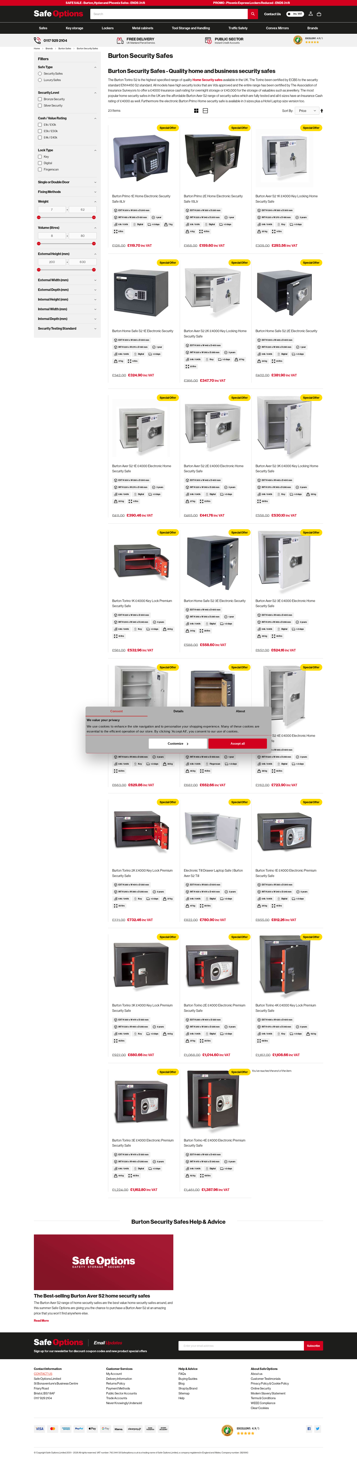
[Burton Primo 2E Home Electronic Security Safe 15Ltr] (215, 158)
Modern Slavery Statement (268, 1393)
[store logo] (58, 14)
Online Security (261, 1388)
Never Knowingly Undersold (124, 1403)
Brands (49, 48)
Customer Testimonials (266, 1379)
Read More (41, 1320)
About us (256, 1374)
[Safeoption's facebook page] (309, 1429)
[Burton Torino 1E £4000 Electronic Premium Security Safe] (287, 832)
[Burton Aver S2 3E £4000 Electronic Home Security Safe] (287, 563)
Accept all (238, 743)
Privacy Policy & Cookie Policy (270, 1383)
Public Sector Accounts (121, 1393)
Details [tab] (179, 711)
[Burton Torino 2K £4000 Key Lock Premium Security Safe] (144, 832)
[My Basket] (319, 14)
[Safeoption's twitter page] (317, 1429)
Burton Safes (64, 48)
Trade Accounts (116, 1398)
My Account (114, 1374)
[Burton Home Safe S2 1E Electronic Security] (144, 293)
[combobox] (169, 14)
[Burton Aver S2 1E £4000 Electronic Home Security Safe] (144, 428)
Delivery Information (119, 1379)
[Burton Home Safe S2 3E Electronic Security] (215, 563)
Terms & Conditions (263, 1398)
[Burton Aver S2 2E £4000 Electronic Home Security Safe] (215, 428)
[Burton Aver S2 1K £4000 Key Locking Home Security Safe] (287, 158)
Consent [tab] (116, 711)
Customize (175, 743)
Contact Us (272, 14)
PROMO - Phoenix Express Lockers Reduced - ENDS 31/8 (251, 3)
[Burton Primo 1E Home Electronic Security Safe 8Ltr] (144, 158)
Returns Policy (115, 1383)
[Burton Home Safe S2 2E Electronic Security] (287, 293)
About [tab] (240, 711)
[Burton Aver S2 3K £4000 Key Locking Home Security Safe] (287, 428)
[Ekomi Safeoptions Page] (240, 1437)
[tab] (67, 67)
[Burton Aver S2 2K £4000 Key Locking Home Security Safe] (215, 293)
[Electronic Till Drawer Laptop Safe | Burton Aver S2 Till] (215, 832)
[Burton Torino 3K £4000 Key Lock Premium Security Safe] (144, 967)
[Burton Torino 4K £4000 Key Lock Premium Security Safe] (287, 967)
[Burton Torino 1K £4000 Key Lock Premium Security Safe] (144, 563)
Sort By (287, 110)
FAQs (182, 1374)
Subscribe (313, 1346)
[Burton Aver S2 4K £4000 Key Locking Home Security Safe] (144, 698)
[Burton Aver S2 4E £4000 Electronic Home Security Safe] (287, 698)
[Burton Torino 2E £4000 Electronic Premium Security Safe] (215, 967)
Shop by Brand (187, 1388)
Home (37, 48)
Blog (181, 1383)
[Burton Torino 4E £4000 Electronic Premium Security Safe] (215, 1102)
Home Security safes (208, 80)
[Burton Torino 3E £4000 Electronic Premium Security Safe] (144, 1102)
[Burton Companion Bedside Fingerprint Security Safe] (215, 698)
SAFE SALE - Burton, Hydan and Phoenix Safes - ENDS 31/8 (105, 3)
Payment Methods (118, 1388)
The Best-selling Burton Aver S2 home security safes (92, 1296)
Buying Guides (187, 1379)
